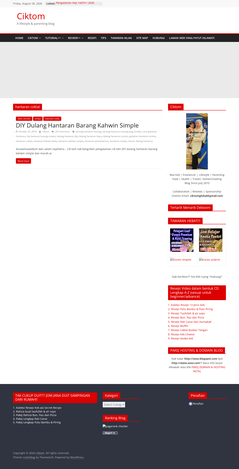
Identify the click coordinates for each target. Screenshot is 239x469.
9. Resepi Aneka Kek (180, 338)
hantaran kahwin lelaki (45, 141)
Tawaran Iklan (121, 38)
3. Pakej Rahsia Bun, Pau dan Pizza (34, 415)
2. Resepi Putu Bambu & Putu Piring (190, 309)
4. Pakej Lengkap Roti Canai (30, 419)
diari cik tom (24, 118)
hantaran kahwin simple (70, 141)
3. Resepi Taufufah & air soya (186, 313)
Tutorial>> (53, 38)
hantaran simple (118, 141)
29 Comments (62, 131)
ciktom (46, 131)
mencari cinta (52, 118)
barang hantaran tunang (88, 131)
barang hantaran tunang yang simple (122, 131)
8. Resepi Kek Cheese (181, 334)
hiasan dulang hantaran (140, 141)
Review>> (74, 38)
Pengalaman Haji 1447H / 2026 (75, 3)
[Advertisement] (119, 70)
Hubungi (159, 38)
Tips (103, 38)
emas (38, 118)
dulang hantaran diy (67, 136)
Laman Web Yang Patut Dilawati (192, 38)
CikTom (33, 38)
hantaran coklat (24, 141)
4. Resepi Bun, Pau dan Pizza (186, 317)
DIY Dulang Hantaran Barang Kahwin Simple (77, 125)
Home (19, 38)
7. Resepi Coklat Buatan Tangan (188, 330)
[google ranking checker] (115, 426)
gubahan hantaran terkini (142, 136)
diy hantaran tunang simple (41, 136)
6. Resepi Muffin (178, 326)
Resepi (92, 38)
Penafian (198, 403)
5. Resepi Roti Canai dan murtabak (189, 322)
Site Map (142, 38)
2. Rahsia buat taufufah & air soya (34, 411)
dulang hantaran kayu (90, 136)
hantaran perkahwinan (96, 141)
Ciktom (31, 16)
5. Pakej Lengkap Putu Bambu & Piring (37, 422)
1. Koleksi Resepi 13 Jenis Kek (186, 305)
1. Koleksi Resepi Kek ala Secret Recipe (37, 407)
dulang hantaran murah (115, 136)
